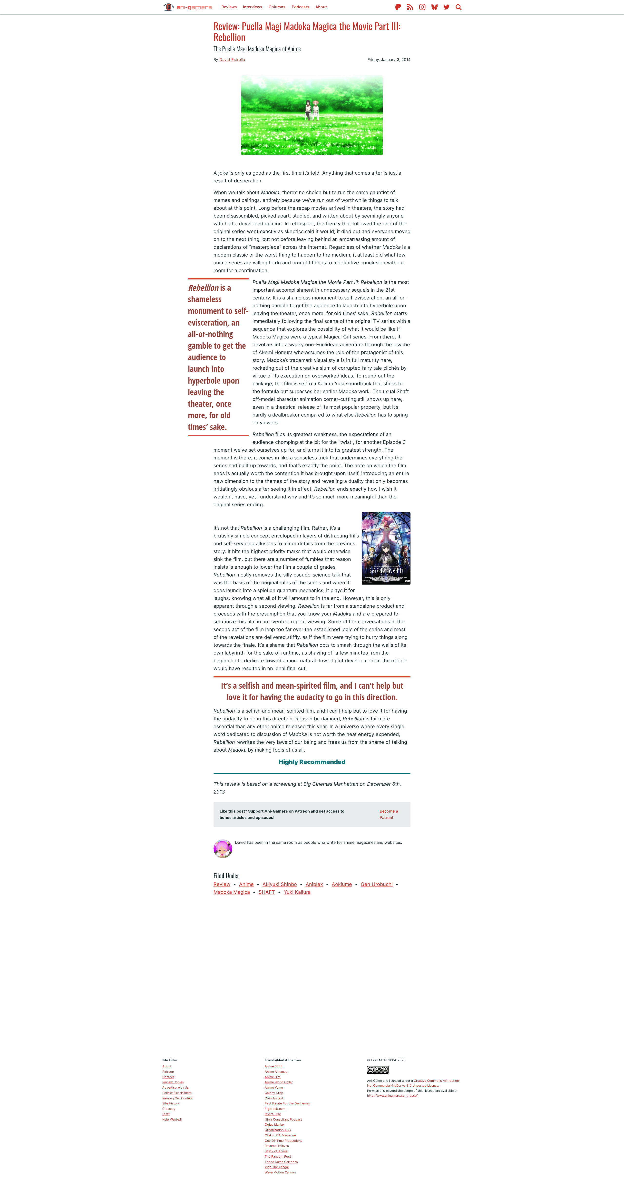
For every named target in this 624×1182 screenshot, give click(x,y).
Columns (277, 6)
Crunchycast (274, 1098)
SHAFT (267, 892)
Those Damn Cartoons (281, 1162)
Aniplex (314, 884)
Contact (168, 1077)
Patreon (168, 1071)
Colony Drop (274, 1093)
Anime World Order (279, 1082)
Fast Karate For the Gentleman (287, 1103)
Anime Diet (273, 1077)
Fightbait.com (275, 1109)
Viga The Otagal (277, 1167)
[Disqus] (312, 976)
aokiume (342, 884)
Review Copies (173, 1082)
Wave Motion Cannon (280, 1172)
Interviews (252, 6)
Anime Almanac (276, 1071)
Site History (171, 1103)
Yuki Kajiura (297, 892)
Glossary (169, 1109)
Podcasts (300, 6)
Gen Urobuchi (377, 884)
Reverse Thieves (277, 1146)
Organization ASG (278, 1130)
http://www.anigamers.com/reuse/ (392, 1095)
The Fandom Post (278, 1156)
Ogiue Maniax (274, 1124)
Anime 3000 (274, 1066)
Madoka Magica (232, 892)
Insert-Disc (273, 1114)
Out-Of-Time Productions (283, 1140)
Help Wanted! (172, 1119)
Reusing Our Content (177, 1098)
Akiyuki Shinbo (280, 884)
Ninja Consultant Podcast (283, 1119)
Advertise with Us (175, 1087)
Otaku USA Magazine (280, 1135)
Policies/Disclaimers (177, 1093)
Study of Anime (276, 1151)
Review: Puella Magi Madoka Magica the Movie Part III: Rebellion (307, 31)
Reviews (229, 6)
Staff (166, 1114)
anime (246, 884)
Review (222, 884)
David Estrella (232, 59)
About (321, 6)
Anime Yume (274, 1087)
